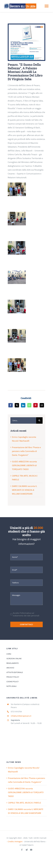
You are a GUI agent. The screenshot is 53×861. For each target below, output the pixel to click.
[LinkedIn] (23, 405)
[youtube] (31, 850)
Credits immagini (15, 841)
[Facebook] (10, 405)
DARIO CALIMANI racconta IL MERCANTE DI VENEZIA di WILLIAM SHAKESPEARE (24, 490)
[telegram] (26, 850)
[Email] (42, 405)
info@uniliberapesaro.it (21, 716)
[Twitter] (17, 405)
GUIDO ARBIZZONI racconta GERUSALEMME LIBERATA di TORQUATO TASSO (24, 465)
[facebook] (22, 850)
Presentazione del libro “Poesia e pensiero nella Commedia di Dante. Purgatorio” (26, 451)
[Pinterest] (35, 405)
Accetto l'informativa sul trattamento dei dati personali (26, 614)
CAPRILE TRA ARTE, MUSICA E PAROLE (24, 802)
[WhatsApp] (29, 405)
